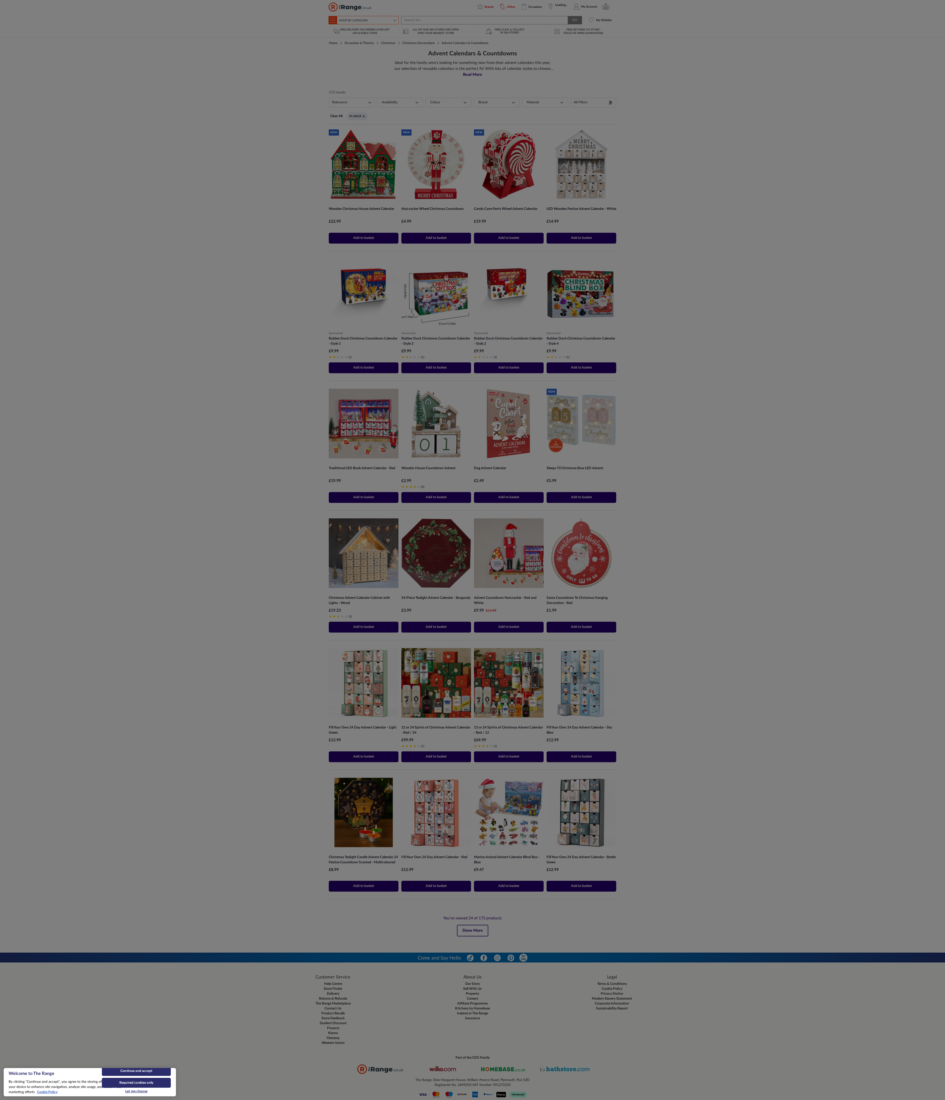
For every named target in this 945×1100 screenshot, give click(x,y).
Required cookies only (136, 1083)
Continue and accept (136, 1071)
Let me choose (136, 1091)
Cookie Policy (47, 1092)
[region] (90, 1082)
